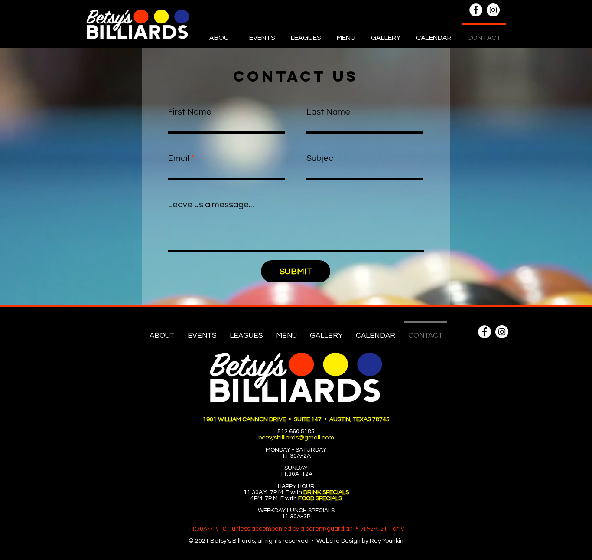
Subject (321, 158)
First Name (189, 112)
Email (178, 158)
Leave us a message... (211, 204)
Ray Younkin (386, 541)
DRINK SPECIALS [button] (326, 492)
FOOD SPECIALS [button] (320, 498)
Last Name (328, 112)
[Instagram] (493, 9)
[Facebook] (475, 9)
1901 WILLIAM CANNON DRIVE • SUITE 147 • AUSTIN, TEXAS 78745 (296, 419)
